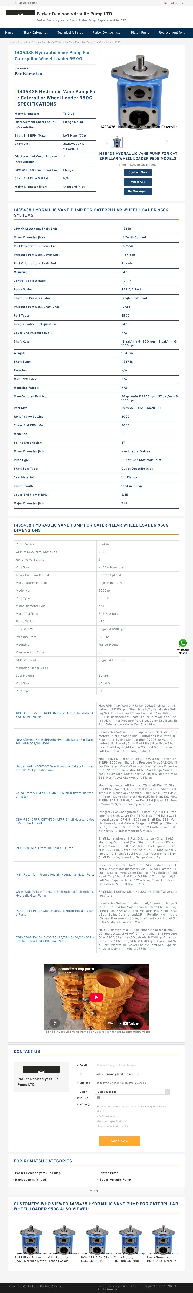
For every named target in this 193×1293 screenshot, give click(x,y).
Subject (83, 1083)
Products (23, 42)
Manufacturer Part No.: (31, 397)
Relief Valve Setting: (29, 417)
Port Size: (21, 408)
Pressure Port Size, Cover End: (37, 255)
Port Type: (21, 316)
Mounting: (21, 272)
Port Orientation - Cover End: (35, 246)
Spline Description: (28, 443)
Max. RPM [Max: (25, 379)
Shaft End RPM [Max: (30, 136)
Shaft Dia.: (22, 144)
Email (82, 1065)
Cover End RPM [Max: (30, 425)
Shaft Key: (21, 342)
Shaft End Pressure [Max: (32, 298)
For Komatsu (38, 42)
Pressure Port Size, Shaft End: (36, 307)
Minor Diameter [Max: (30, 238)
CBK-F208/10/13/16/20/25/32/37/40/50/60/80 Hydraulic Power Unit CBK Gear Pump (55, 939)
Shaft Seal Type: (26, 469)
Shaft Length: (24, 486)
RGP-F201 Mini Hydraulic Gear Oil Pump (44, 848)
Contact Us (30, 1286)
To (81, 1074)
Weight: (19, 353)
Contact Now (138, 172)
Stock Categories (35, 33)
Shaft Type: (22, 362)
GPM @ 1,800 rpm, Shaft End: (35, 229)
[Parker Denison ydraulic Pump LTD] (20, 12)
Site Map (44, 1286)
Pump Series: (23, 290)
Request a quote (27, 3)
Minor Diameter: (27, 114)
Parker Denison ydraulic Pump (109, 33)
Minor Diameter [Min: (29, 451)
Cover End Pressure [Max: (33, 333)
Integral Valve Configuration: (35, 324)
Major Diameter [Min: (29, 504)
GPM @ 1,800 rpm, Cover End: (37, 170)
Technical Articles (70, 33)
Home (9, 33)
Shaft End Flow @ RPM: (32, 179)
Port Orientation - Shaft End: (35, 264)
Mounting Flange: (26, 388)
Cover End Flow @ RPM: (31, 495)
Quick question (82, 1094)
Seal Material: (24, 477)
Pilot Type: (22, 460)
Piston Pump (140, 33)
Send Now (119, 1141)
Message (84, 1104)
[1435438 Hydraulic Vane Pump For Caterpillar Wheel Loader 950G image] (137, 90)
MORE (94, 1191)
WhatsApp (137, 182)
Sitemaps (58, 1286)
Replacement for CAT (174, 33)
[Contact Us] (183, 646)
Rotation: (21, 371)
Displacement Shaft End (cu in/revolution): (35, 124)
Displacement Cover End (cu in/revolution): (36, 159)
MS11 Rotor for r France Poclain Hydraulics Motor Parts (55, 875)
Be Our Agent (138, 191)
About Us (15, 1286)
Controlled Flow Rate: (30, 281)
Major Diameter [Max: (31, 187)
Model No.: (21, 434)
